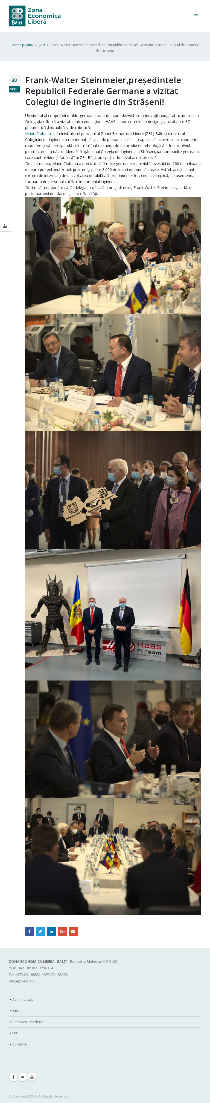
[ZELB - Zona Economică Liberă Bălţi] (35, 15)
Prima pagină (22, 45)
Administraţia (23, 999)
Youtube (32, 1077)
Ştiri (42, 45)
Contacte (19, 1044)
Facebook (29, 931)
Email (73, 931)
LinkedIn (51, 931)
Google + (62, 931)
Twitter (40, 931)
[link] (38, 133)
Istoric (17, 1010)
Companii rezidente (28, 1022)
